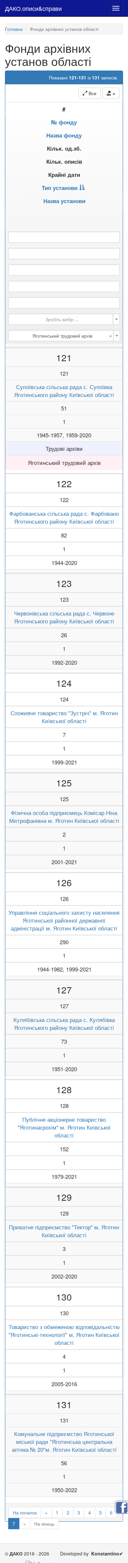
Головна (14, 29)
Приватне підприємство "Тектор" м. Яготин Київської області (64, 1231)
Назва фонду (64, 135)
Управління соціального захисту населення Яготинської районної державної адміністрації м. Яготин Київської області (64, 920)
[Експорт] (110, 93)
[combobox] (64, 319)
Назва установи (64, 201)
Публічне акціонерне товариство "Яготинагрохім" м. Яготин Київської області (64, 1127)
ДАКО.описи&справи (33, 8)
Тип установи (59, 188)
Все (91, 93)
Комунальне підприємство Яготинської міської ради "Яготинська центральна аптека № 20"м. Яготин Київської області (64, 1441)
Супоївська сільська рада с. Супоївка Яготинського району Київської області (64, 391)
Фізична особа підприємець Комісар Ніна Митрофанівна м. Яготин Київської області (64, 816)
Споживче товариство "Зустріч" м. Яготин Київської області (64, 717)
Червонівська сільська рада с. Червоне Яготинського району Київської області (64, 617)
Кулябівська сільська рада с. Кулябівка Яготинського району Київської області (64, 1024)
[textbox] (62, 319)
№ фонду (64, 122)
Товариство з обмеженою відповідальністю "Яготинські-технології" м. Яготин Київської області (64, 1334)
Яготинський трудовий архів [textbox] (72, 335)
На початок (25, 1512)
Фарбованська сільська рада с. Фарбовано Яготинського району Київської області (64, 517)
